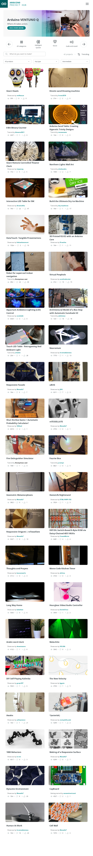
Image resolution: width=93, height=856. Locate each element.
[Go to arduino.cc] (4, 4)
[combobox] (17, 61)
